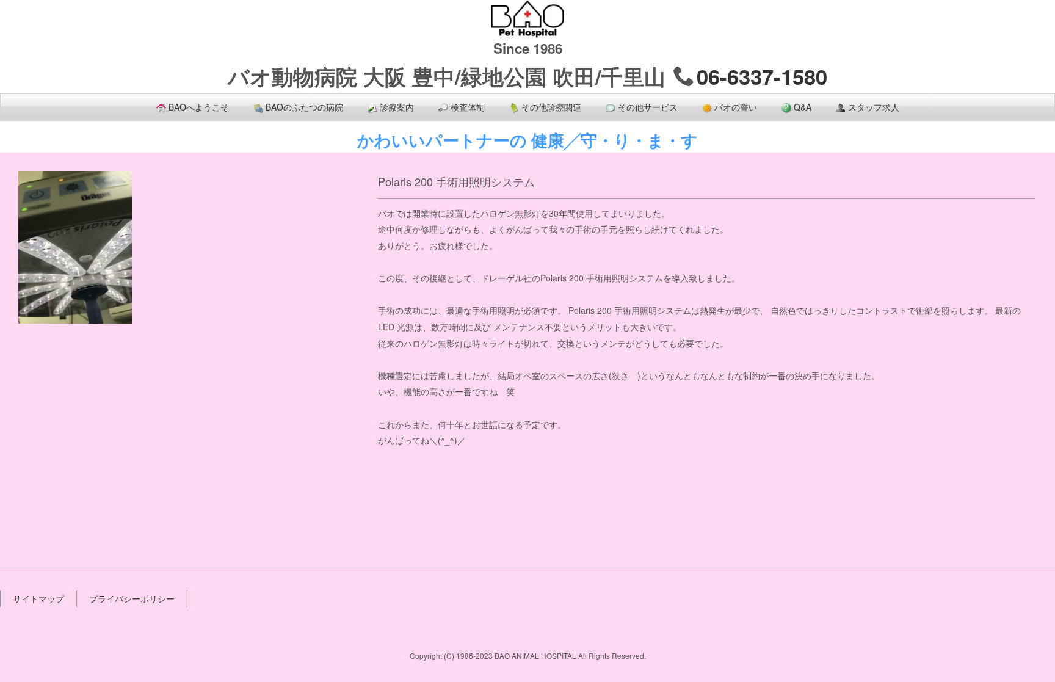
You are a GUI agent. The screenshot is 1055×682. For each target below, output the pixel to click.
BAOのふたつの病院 (304, 107)
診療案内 (397, 107)
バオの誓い (735, 107)
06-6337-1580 (762, 76)
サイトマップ (38, 598)
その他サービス (648, 107)
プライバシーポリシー (132, 598)
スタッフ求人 (873, 107)
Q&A (802, 107)
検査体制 (468, 107)
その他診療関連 (551, 107)
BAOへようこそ (199, 107)
